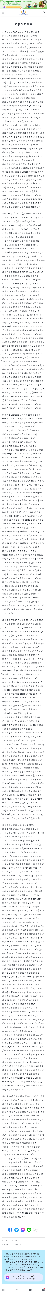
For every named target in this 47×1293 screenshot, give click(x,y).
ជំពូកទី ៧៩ (17, 1241)
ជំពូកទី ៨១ (17, 1244)
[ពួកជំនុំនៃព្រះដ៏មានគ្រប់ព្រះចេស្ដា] (23, 12)
